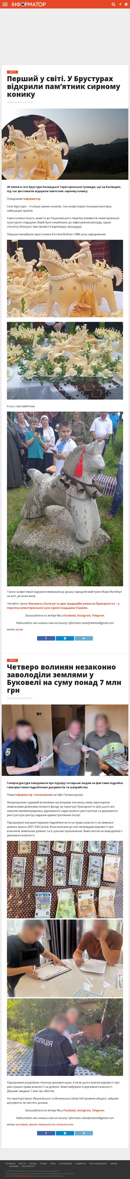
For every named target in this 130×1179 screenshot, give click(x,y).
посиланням (43, 795)
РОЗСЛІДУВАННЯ (98, 1163)
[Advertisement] (65, 36)
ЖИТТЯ (22, 1163)
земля (33, 1124)
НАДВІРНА (80, 1163)
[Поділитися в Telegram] (65, 637)
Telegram (97, 615)
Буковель (22, 1124)
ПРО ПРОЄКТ (28, 1166)
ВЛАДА (33, 1163)
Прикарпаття (46, 1124)
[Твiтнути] (84, 637)
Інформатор (31, 199)
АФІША (113, 1163)
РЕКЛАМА (14, 1166)
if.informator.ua (21, 1176)
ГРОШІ (43, 1163)
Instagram (83, 615)
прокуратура (64, 1124)
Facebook (69, 615)
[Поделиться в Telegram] (65, 1132)
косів (19, 629)
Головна (10, 1163)
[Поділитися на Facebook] (46, 637)
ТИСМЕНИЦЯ (65, 1163)
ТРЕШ (53, 1163)
